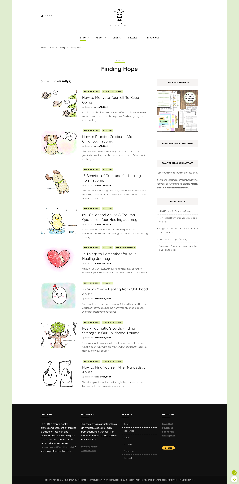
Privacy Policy (89, 446)
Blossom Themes (134, 479)
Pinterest (167, 427)
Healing (107, 130)
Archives (128, 444)
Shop (115, 37)
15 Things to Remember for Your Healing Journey (109, 256)
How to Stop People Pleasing (173, 239)
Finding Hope (91, 91)
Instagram (168, 435)
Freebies (132, 37)
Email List (167, 424)
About (99, 37)
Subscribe (129, 451)
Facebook (168, 431)
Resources (153, 37)
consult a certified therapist (57, 447)
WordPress (161, 479)
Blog (83, 37)
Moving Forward (112, 91)
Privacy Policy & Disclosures (181, 479)
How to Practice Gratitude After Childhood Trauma (108, 139)
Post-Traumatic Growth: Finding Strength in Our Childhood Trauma (111, 330)
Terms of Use (88, 450)
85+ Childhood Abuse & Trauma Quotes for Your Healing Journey (109, 217)
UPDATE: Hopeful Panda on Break (175, 211)
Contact (128, 458)
